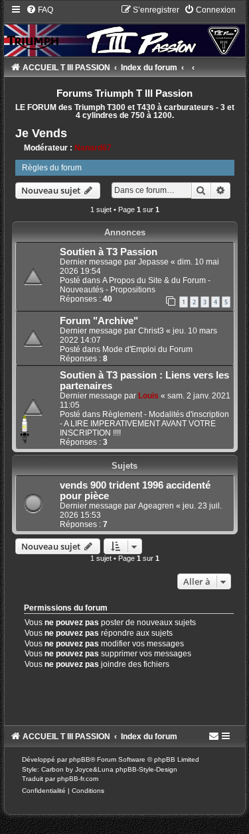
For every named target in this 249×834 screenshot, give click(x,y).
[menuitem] (39, 10)
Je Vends (41, 133)
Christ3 (151, 330)
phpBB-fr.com (77, 778)
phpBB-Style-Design (146, 769)
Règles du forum (52, 167)
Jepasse (153, 262)
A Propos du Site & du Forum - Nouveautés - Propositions (135, 285)
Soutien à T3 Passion (108, 252)
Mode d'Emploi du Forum (147, 349)
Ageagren (156, 505)
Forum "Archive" (99, 321)
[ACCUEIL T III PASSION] (124, 30)
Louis (148, 395)
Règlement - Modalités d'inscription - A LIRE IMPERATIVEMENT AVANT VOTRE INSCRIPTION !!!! (144, 424)
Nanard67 (93, 147)
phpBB (79, 759)
